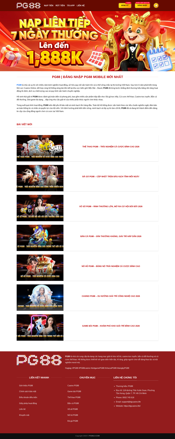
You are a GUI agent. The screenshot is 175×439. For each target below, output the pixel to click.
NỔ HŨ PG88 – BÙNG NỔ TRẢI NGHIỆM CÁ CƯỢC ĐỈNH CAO (111, 266)
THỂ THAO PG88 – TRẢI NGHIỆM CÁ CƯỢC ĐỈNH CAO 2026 (110, 147)
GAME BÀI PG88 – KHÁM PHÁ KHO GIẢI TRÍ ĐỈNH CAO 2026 (111, 326)
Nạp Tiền (48, 6)
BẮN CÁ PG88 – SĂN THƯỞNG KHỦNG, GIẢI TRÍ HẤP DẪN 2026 (110, 236)
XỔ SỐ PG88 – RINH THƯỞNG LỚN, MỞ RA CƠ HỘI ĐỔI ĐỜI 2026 (110, 206)
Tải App (71, 6)
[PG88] (28, 5)
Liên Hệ (81, 6)
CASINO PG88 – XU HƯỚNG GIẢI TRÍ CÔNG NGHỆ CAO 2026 (111, 296)
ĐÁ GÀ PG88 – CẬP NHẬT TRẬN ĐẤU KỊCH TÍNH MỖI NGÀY (110, 176)
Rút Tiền (60, 6)
